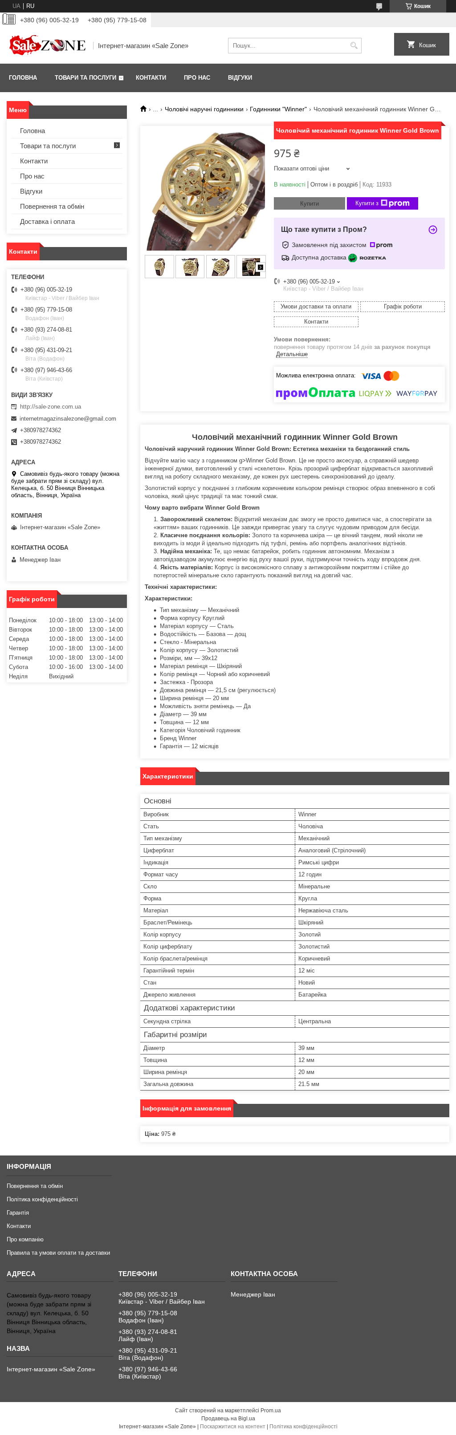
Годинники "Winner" (278, 109)
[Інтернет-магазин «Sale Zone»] (47, 45)
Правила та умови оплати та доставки (58, 1252)
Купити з (367, 203)
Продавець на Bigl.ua (228, 1418)
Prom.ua (271, 1410)
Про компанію (25, 1239)
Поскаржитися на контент (232, 1426)
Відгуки (240, 77)
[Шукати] (354, 45)
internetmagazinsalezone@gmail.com (68, 418)
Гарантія (18, 1212)
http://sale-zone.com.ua (50, 406)
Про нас (197, 77)
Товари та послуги (85, 77)
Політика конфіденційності (42, 1199)
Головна (23, 77)
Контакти (151, 77)
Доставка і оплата (47, 221)
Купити (309, 203)
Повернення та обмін (52, 206)
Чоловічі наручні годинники (204, 109)
